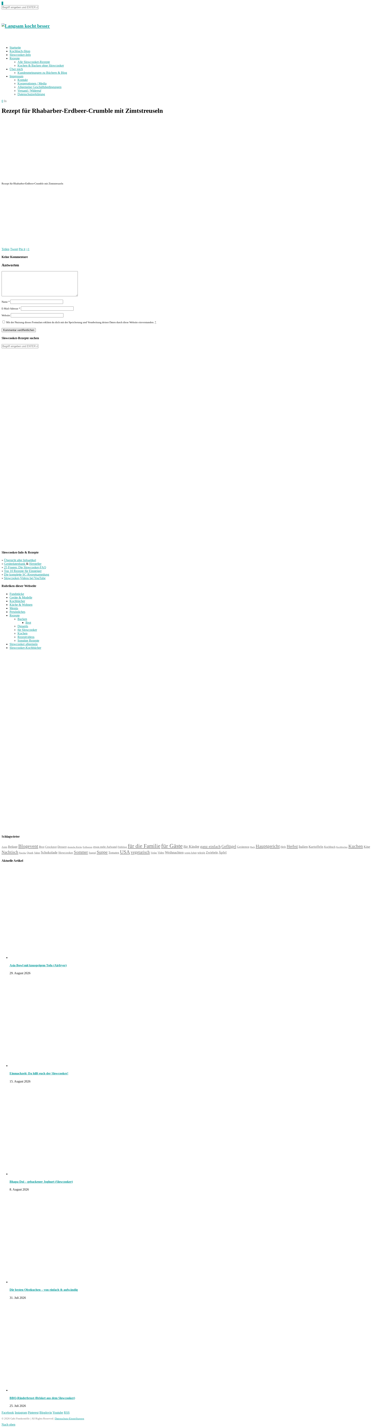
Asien (4, 847)
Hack (252, 847)
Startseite (15, 47)
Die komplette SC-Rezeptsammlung (26, 574)
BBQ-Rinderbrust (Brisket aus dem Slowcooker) (42, 1398)
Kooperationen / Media (32, 83)
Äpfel (223, 852)
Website (6, 315)
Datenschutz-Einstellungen (69, 1418)
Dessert (62, 846)
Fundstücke (17, 594)
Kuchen (355, 846)
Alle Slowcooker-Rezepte (34, 62)
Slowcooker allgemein (24, 644)
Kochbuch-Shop (20, 51)
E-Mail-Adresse (11, 308)
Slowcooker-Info (20, 54)
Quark (30, 852)
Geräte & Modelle (21, 597)
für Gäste (172, 846)
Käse (367, 846)
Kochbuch (329, 846)
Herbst (292, 846)
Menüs (14, 608)
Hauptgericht (268, 846)
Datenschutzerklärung (31, 94)
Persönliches (17, 612)
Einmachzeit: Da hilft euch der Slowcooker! (39, 1073)
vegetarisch (140, 852)
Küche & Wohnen (21, 604)
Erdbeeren (87, 847)
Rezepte (15, 58)
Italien (303, 847)
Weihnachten (174, 852)
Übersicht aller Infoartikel (20, 560)
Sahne (37, 852)
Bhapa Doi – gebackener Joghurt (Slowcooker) (41, 1181)
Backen (22, 619)
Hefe (283, 846)
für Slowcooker (27, 629)
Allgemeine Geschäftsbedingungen (39, 87)
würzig (201, 852)
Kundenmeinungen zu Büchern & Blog (42, 72)
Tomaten (113, 852)
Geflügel (228, 846)
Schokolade (49, 852)
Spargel (92, 853)
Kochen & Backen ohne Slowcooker (41, 65)
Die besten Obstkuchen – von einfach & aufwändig (44, 1289)
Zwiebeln (212, 852)
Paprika (22, 853)
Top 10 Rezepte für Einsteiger (23, 571)
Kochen (22, 633)
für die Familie (144, 846)
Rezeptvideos (26, 637)
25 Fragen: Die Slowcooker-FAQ (25, 567)
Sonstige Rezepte (28, 640)
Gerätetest (243, 846)
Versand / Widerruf (29, 90)
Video (161, 852)
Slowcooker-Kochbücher (25, 647)
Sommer (81, 852)
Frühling (122, 847)
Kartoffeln (316, 847)
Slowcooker (65, 852)
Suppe (102, 852)
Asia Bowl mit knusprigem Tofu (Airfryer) (38, 965)
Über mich (16, 69)
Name (6, 301)
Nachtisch (10, 852)
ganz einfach (210, 846)
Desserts (23, 626)
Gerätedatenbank (15, 563)
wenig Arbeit (190, 852)
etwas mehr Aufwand (105, 846)
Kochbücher (17, 601)
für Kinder (191, 846)
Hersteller (35, 563)
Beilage (13, 846)
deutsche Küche (74, 847)
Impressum (16, 76)
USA (125, 852)
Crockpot (51, 846)
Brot (28, 622)
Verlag (154, 852)
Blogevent (28, 846)
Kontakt (23, 80)
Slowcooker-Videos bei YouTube (25, 578)
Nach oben (8, 1424)
